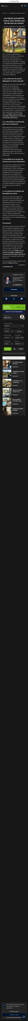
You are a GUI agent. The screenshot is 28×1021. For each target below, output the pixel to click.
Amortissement (7, 341)
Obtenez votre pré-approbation (14, 311)
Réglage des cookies (14, 1011)
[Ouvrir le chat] (23, 1016)
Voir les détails (21, 353)
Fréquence (16, 341)
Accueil (4, 13)
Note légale (7, 353)
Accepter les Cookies (14, 1014)
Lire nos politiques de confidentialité (14, 1017)
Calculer (7, 349)
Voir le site (14, 353)
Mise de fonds (7, 328)
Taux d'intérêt (17, 335)
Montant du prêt (7, 335)
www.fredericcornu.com (10, 265)
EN (25, 6)
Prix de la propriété (8, 323)
